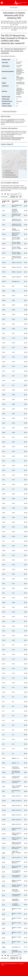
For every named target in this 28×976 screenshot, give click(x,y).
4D (19, 21)
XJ (22, 23)
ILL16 (3, 881)
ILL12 (3, 900)
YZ (14, 24)
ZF (25, 28)
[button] (2, 2)
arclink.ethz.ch (10, 121)
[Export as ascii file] (20, 196)
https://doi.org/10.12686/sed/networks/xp (12, 137)
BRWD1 (4, 951)
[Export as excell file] (17, 196)
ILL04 (3, 928)
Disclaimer (21, 963)
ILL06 (3, 918)
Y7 (11, 24)
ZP (12, 30)
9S (12, 23)
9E (10, 23)
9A (7, 23)
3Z (18, 26)
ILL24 (3, 862)
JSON (16, 139)
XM (6, 28)
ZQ (15, 30)
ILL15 (3, 885)
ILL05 (3, 923)
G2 (18, 23)
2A (15, 26)
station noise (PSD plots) (9, 111)
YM (14, 28)
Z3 (20, 28)
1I (14, 21)
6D (23, 26)
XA (26, 26)
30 (17, 21)
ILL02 (3, 937)
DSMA (3, 947)
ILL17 (3, 876)
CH (12, 21)
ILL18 (3, 871)
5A (22, 21)
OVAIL (3, 852)
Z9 (22, 28)
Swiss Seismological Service (10, 963)
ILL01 (3, 942)
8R (2, 23)
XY (25, 23)
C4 (15, 23)
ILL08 (3, 909)
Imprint (2, 964)
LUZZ (3, 857)
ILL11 (3, 904)
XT (8, 28)
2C (20, 26)
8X (4, 23)
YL (11, 28)
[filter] (4, 202)
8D (25, 21)
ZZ (16, 24)
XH (3, 28)
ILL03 (3, 933)
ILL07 (3, 914)
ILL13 (3, 895)
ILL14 (3, 890)
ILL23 (3, 867)
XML (19, 139)
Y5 (17, 28)
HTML (13, 139)
